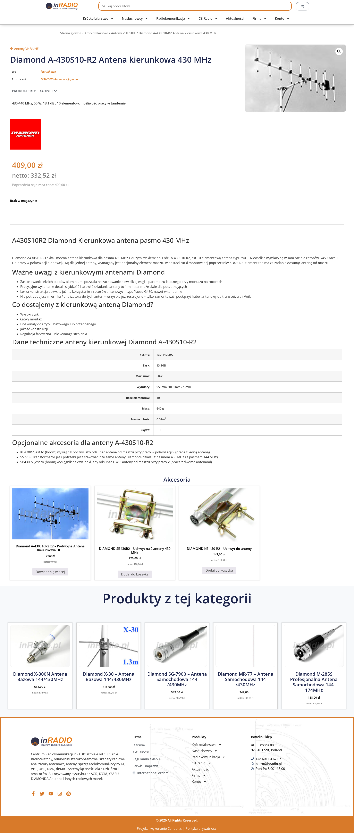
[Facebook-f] (33, 793)
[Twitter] (42, 793)
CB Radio (205, 18)
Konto (279, 18)
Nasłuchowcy (132, 18)
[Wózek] (302, 6)
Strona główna (71, 33)
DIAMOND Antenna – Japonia (59, 79)
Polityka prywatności (201, 828)
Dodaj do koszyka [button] (135, 574)
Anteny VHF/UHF (123, 33)
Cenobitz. (175, 828)
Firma (256, 18)
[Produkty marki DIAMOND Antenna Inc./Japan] (25, 148)
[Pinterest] (68, 793)
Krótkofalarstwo (95, 18)
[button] (339, 51)
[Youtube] (51, 793)
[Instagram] (59, 793)
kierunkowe (48, 72)
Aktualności (235, 18)
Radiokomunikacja (170, 18)
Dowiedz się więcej (50, 572)
